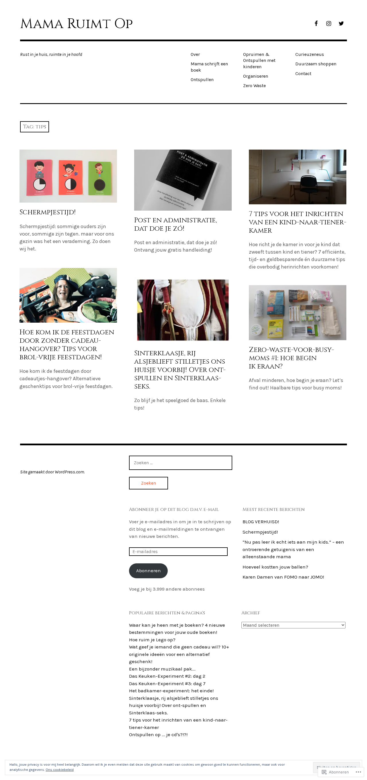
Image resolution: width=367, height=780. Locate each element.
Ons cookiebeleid (60, 770)
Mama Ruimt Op (76, 24)
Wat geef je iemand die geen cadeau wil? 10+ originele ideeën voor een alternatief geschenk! (179, 654)
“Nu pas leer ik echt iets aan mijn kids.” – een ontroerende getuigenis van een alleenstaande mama (293, 549)
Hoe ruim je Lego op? (152, 639)
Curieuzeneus (309, 54)
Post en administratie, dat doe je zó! (175, 224)
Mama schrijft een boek (209, 66)
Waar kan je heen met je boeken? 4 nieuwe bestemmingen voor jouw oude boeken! (177, 628)
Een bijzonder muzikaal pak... (162, 669)
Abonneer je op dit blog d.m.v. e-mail (174, 509)
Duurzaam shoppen (315, 63)
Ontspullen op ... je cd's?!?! (158, 734)
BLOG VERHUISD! (261, 521)
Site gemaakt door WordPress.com (52, 472)
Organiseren (255, 76)
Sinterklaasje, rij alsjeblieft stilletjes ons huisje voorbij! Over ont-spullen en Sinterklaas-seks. (180, 370)
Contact (303, 73)
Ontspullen (202, 79)
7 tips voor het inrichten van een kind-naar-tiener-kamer (297, 222)
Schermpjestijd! (47, 212)
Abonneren (148, 570)
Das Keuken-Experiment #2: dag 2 (167, 676)
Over (195, 54)
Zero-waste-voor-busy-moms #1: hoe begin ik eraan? (291, 358)
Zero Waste (254, 85)
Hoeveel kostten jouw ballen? (275, 567)
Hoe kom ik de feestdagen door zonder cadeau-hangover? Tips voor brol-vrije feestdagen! (66, 345)
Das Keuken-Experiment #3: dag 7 (167, 683)
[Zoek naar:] (180, 462)
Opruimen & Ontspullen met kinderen (259, 60)
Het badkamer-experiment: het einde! (171, 690)
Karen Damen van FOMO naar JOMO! (283, 577)
